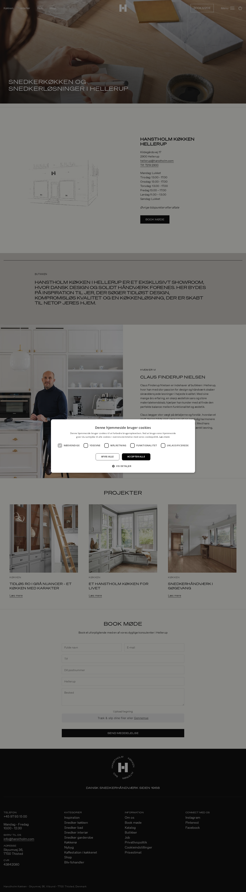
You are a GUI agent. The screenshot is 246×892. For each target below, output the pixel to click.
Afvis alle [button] (107, 456)
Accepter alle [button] (136, 456)
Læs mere (164, 436)
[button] (123, 466)
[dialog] (123, 446)
